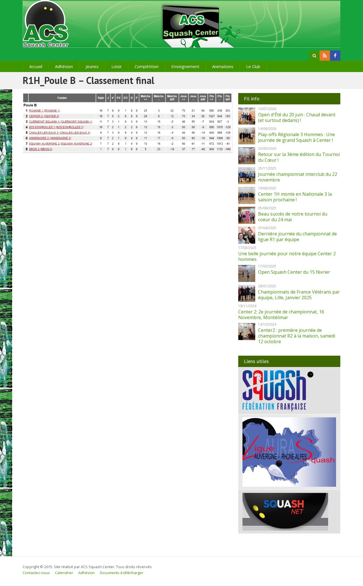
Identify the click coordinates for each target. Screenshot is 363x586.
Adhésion (64, 66)
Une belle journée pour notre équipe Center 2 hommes (287, 256)
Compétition (147, 66)
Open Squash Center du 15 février (294, 272)
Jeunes (92, 66)
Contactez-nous (36, 572)
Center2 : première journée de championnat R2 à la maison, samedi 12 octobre (296, 336)
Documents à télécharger (121, 572)
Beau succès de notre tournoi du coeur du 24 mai (292, 217)
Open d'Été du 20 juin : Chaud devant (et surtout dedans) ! (296, 117)
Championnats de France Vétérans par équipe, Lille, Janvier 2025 (299, 295)
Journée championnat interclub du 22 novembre (297, 177)
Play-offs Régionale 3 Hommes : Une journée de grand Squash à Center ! (296, 137)
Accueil (35, 66)
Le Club (253, 66)
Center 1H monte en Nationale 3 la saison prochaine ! (295, 197)
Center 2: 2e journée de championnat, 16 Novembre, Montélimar (281, 315)
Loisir (116, 66)
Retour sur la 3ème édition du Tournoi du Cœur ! (299, 157)
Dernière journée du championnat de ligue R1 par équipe (297, 237)
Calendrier (64, 572)
